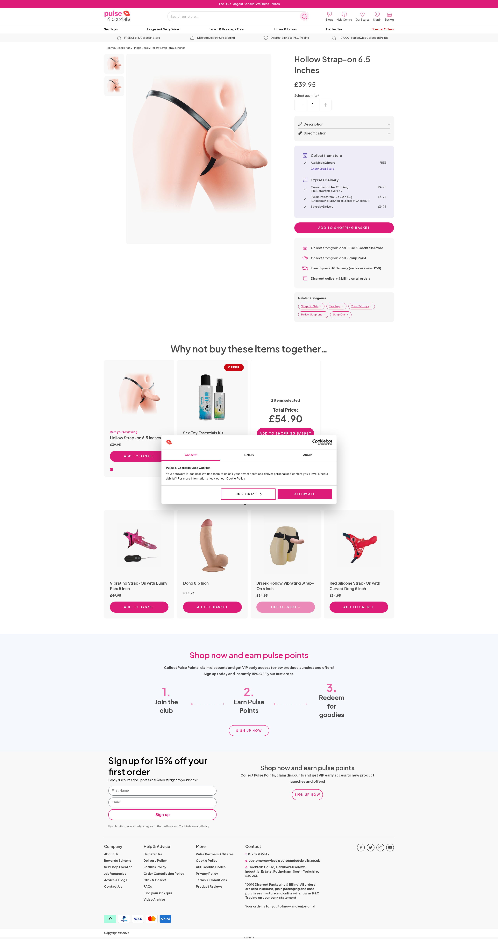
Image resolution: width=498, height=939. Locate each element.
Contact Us (113, 886)
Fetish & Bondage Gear (227, 29)
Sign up (162, 815)
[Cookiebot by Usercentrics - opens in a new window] (315, 442)
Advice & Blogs (115, 880)
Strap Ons (339, 314)
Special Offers (383, 29)
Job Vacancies (115, 873)
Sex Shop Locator (118, 867)
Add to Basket (139, 456)
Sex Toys (111, 29)
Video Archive (154, 899)
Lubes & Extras (285, 29)
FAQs (148, 886)
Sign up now (249, 730)
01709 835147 (257, 854)
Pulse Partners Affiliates (215, 854)
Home (111, 47)
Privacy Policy (200, 826)
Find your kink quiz (158, 893)
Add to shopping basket (344, 228)
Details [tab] (249, 455)
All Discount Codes (211, 867)
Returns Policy (155, 867)
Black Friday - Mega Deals (133, 47)
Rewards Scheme (117, 860)
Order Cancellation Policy (164, 873)
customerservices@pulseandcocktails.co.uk (282, 860)
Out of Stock (285, 607)
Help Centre (153, 854)
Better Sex (334, 29)
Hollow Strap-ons (311, 314)
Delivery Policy (155, 860)
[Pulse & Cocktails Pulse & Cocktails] (127, 16)
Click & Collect (155, 880)
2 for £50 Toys (360, 306)
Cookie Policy (206, 860)
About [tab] (307, 455)
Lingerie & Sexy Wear (163, 29)
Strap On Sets (309, 306)
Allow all (304, 494)
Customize (246, 494)
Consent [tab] (190, 455)
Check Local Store (322, 168)
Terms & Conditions (211, 880)
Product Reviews (209, 886)
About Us (111, 854)
